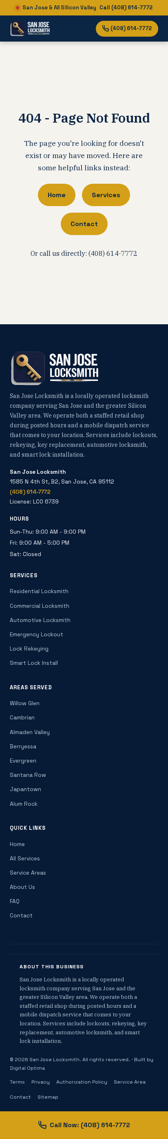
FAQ (15, 901)
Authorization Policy (81, 1082)
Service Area (130, 1082)
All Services (25, 858)
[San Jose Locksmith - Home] (30, 28)
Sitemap (48, 1097)
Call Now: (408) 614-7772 (90, 1125)
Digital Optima (27, 1068)
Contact (84, 224)
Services (106, 195)
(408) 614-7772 (131, 28)
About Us (22, 887)
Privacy (40, 1082)
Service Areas (28, 872)
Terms (17, 1082)
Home (57, 195)
